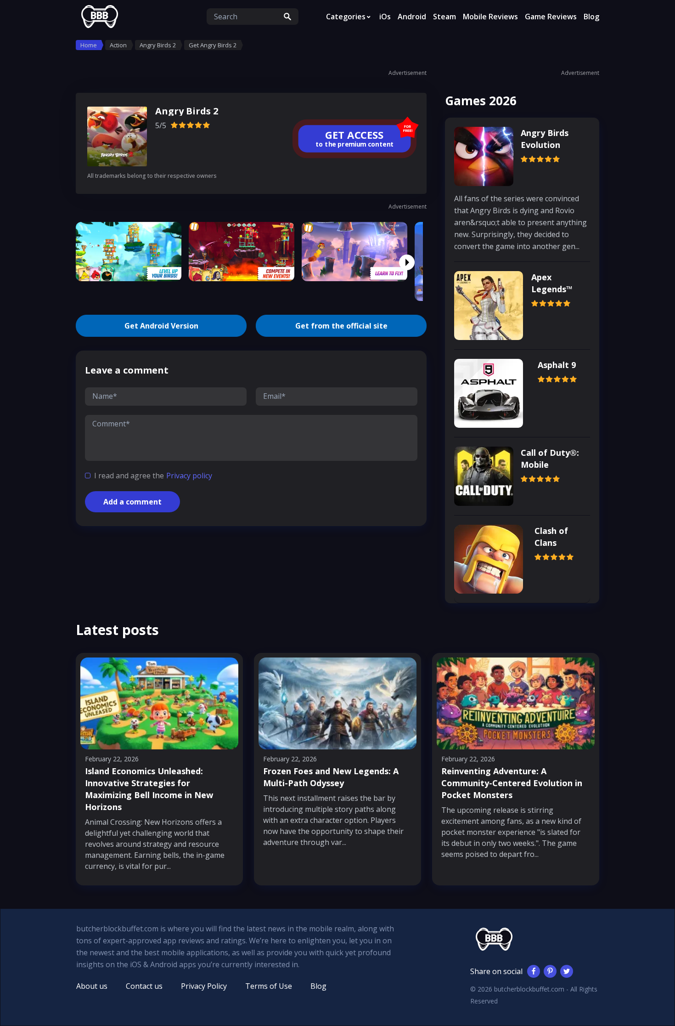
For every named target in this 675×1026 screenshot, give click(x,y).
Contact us (144, 986)
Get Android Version (161, 326)
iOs (385, 16)
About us (91, 986)
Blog (591, 16)
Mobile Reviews (490, 16)
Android (412, 16)
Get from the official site (341, 326)
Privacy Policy (204, 986)
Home (88, 45)
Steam (444, 16)
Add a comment (132, 502)
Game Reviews (551, 16)
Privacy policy (189, 475)
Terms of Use (268, 986)
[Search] (287, 16)
